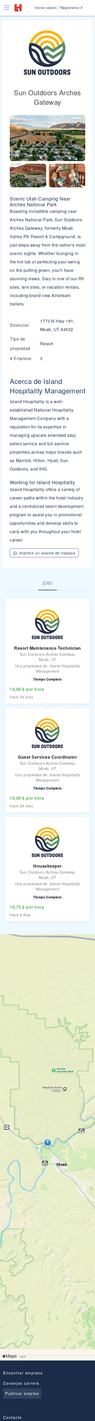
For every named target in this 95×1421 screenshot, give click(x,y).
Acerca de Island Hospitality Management (47, 385)
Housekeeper (47, 866)
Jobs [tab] (47, 583)
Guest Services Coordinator (47, 757)
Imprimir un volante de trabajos (47, 553)
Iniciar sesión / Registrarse (57, 7)
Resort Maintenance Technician (47, 648)
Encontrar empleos (23, 1372)
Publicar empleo (22, 1393)
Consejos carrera (21, 1383)
